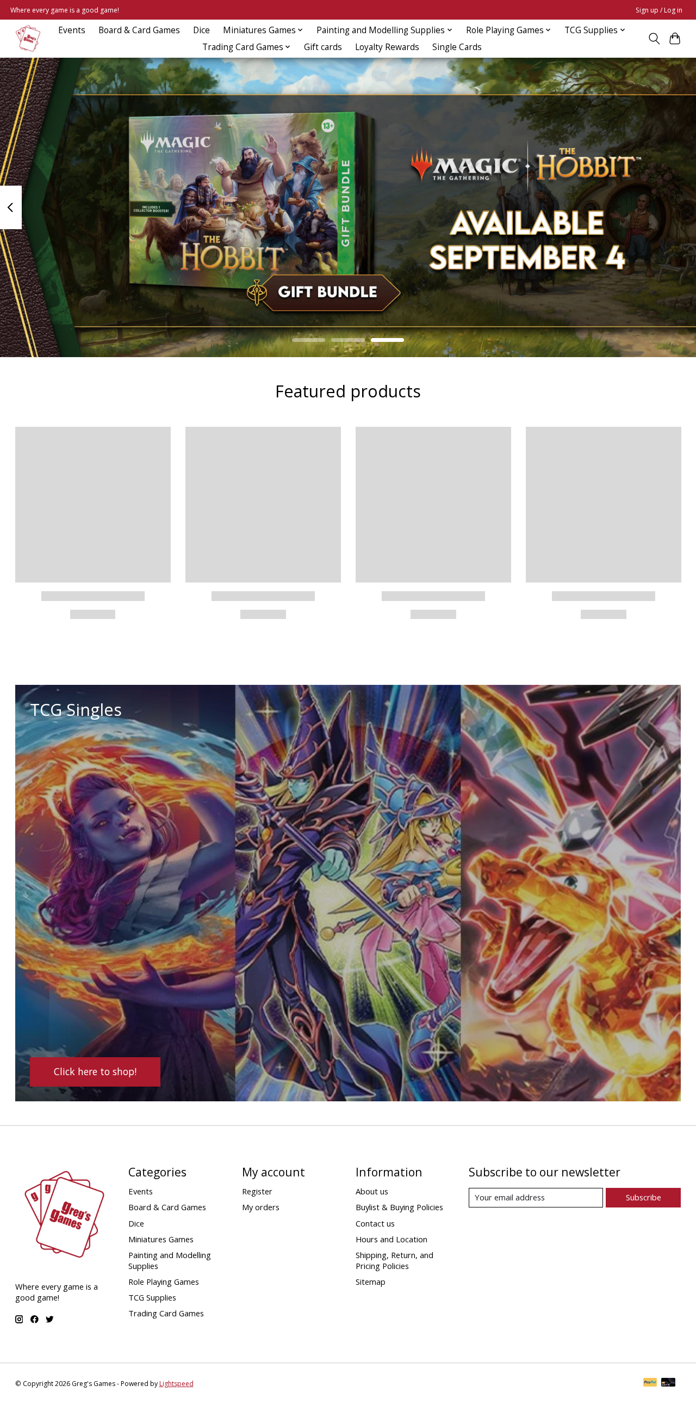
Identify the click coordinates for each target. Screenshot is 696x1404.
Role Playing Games (163, 1281)
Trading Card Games (166, 1313)
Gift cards (323, 47)
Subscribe (643, 1197)
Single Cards (457, 47)
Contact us (375, 1223)
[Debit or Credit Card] (668, 1383)
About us (372, 1191)
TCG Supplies (152, 1297)
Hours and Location (391, 1239)
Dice (201, 30)
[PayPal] (650, 1383)
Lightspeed (176, 1383)
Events (71, 30)
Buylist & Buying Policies (399, 1206)
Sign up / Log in (659, 10)
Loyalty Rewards (387, 47)
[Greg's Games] (28, 38)
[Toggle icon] (654, 38)
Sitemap (371, 1281)
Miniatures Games (161, 1239)
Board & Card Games (139, 30)
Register (257, 1191)
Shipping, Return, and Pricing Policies (394, 1260)
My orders (260, 1206)
